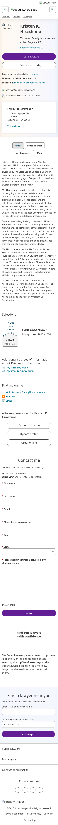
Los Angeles (27, 17)
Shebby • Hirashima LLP (32, 47)
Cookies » (48, 813)
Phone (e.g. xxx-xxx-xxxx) (16, 522)
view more (35, 74)
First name (8, 483)
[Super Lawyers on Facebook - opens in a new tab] (17, 790)
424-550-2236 (31, 4)
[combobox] (28, 711)
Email (6, 509)
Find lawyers (28, 734)
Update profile (29, 434)
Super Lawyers (11, 749)
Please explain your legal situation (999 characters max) (24, 561)
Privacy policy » (35, 813)
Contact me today (31, 65)
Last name (8, 496)
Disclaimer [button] (8, 604)
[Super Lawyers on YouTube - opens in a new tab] (32, 790)
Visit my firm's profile (18, 371)
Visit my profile (15, 367)
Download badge (29, 425)
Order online (29, 442)
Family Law (6, 17)
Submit (29, 613)
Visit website (13, 126)
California (16, 17)
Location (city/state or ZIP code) (18, 719)
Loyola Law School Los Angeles (29, 82)
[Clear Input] (51, 711)
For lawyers (9, 759)
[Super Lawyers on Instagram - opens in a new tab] (25, 790)
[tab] (18, 145)
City (5, 535)
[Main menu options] (5, 9)
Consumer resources (15, 770)
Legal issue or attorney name (17, 706)
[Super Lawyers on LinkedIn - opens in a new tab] (40, 790)
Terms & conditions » (15, 813)
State (5, 546)
